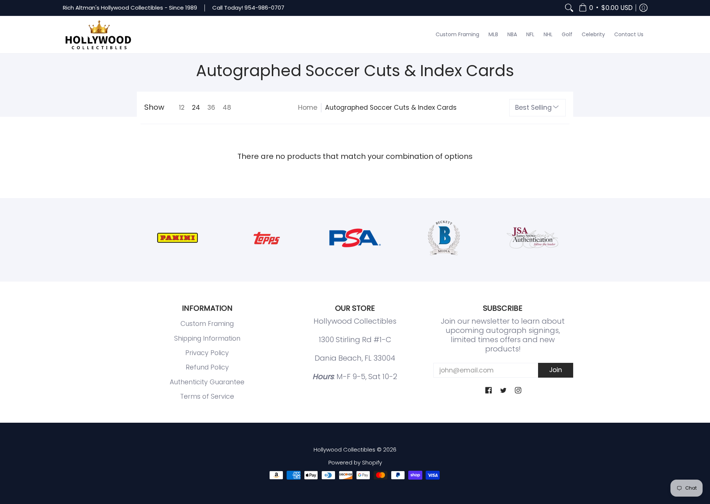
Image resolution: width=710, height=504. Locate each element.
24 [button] (196, 107)
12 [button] (182, 107)
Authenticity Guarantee (207, 382)
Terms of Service (207, 396)
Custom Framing (207, 323)
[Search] (569, 8)
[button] (605, 8)
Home (307, 107)
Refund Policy (207, 367)
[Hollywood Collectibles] (98, 34)
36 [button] (211, 107)
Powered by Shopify (355, 462)
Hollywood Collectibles (344, 449)
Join (555, 369)
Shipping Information (207, 338)
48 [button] (227, 107)
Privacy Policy (207, 352)
